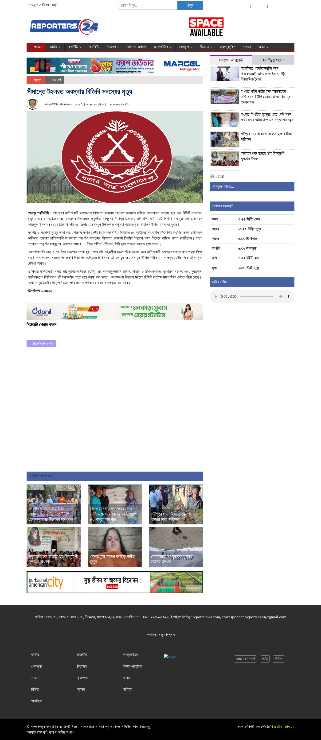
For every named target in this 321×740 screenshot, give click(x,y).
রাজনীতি (73, 47)
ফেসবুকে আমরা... (223, 186)
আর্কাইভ (36, 701)
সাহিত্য (127, 689)
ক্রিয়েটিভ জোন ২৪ (282, 727)
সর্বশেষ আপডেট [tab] (231, 60)
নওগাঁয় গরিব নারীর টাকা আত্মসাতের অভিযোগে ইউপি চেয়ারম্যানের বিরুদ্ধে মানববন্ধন (52, 514)
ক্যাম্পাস (82, 678)
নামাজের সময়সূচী (222, 206)
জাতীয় (54, 47)
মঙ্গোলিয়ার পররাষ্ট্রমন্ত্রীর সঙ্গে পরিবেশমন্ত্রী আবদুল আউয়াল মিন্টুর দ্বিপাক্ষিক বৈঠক (263, 73)
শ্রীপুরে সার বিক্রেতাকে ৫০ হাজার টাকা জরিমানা (171, 516)
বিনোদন (205, 47)
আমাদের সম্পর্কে (245, 659)
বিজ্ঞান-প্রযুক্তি (132, 666)
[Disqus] (115, 411)
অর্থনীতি (94, 47)
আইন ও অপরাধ (136, 47)
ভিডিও (278, 659)
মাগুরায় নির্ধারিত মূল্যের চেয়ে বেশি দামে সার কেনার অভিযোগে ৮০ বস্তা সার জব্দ (113, 514)
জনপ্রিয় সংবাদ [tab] (273, 60)
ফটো (265, 659)
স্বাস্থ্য (247, 47)
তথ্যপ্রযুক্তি (227, 47)
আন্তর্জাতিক (161, 47)
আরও (262, 47)
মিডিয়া (35, 689)
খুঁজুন (190, 5)
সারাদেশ (111, 47)
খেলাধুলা (184, 47)
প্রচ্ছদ (37, 47)
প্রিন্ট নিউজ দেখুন (42, 343)
